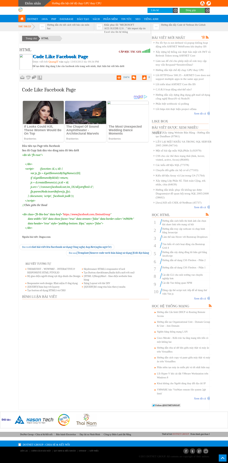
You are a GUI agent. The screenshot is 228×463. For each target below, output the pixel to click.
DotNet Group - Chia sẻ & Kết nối (36, 434)
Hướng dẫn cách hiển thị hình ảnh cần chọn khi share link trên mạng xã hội (184, 223)
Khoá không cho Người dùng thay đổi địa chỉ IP (181, 383)
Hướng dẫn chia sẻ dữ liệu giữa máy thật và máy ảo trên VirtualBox (183, 349)
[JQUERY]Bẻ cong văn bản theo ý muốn (104, 286)
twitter (192, 451)
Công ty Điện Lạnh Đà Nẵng (117, 434)
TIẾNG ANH (151, 19)
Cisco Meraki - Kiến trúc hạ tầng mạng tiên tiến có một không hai (182, 340)
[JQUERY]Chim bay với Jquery (43, 286)
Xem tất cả (200, 113)
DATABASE (66, 19)
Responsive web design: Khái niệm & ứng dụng (52, 283)
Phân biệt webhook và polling (172, 103)
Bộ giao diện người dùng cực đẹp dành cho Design (53, 276)
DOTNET (32, 19)
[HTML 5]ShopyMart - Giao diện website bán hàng (108, 277)
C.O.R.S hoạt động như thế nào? (174, 89)
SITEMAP (82, 451)
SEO (137, 19)
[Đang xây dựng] (34, 77)
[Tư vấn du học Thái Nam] (85, 419)
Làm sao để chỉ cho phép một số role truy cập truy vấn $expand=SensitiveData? (181, 63)
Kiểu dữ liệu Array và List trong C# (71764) (180, 175)
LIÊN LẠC (24, 451)
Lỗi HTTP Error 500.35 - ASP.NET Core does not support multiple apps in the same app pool (183, 77)
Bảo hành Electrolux (66, 434)
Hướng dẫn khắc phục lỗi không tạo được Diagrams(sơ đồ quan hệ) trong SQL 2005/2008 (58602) (182, 193)
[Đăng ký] (202, 3)
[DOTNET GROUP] (21, 18)
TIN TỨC (126, 19)
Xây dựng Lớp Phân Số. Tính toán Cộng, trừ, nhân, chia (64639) (181, 182)
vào (61, 61)
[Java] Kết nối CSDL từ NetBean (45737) (178, 202)
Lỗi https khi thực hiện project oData (176, 109)
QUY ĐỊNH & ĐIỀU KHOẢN (65, 451)
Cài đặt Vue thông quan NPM (177, 283)
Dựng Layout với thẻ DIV (97, 283)
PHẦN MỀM (110, 19)
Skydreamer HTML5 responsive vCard (104, 269)
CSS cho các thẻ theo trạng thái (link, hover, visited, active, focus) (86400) (180, 158)
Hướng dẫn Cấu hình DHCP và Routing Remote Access (181, 314)
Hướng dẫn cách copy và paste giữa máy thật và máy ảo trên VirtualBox (183, 359)
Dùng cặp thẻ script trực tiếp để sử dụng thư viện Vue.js (184, 292)
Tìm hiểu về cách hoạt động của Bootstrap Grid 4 (183, 246)
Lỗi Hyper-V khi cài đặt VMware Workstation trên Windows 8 (182, 375)
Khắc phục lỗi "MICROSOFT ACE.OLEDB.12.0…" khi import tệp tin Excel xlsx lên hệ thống (125, 28)
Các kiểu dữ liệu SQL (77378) (172, 165)
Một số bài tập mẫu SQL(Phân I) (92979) (178, 150)
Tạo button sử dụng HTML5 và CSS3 (46, 290)
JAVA (45, 19)
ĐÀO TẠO (83, 19)
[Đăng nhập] (208, 3)
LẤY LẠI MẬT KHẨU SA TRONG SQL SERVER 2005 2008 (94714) (183, 143)
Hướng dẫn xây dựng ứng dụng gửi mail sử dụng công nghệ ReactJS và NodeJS (183, 96)
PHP (53, 19)
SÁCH (96, 19)
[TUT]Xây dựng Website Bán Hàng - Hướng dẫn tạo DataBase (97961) (183, 134)
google (199, 451)
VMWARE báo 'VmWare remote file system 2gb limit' (181, 391)
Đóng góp (191, 10)
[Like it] (144, 77)
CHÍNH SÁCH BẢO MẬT (41, 451)
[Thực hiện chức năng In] (28, 77)
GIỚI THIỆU (94, 451)
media (205, 451)
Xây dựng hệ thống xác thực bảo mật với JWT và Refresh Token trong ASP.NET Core (183, 53)
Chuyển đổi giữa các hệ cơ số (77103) (177, 170)
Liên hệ (155, 10)
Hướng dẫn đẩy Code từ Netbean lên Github (183, 25)
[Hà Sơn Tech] (33, 419)
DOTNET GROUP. (186, 434)
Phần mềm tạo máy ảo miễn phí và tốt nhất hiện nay (183, 367)
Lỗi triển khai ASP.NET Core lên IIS (176, 84)
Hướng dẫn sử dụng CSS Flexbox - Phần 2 (184, 260)
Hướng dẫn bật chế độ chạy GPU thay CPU (180, 70)
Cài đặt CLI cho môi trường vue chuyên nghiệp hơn (182, 277)
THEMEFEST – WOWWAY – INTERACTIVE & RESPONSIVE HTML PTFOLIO (51, 270)
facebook (186, 451)
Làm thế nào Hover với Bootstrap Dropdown (185, 237)
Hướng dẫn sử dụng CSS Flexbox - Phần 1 (184, 267)
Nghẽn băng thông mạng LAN (172, 331)
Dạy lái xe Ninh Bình (90, 434)
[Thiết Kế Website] (62, 419)
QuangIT (53, 61)
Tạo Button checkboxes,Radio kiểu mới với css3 (109, 272)
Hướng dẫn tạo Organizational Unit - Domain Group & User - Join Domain (183, 324)
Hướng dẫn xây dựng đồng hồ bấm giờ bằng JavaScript (184, 254)
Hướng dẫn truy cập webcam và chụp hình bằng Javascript (183, 231)
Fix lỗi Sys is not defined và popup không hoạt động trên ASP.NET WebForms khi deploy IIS (182, 44)
